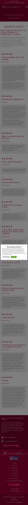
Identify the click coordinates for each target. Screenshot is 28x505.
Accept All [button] (14, 256)
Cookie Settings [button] (6, 256)
